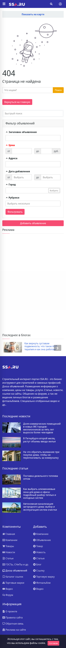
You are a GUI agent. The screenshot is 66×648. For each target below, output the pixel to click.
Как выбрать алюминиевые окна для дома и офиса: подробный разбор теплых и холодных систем (39, 493)
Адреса (12, 158)
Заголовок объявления (22, 132)
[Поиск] (51, 4)
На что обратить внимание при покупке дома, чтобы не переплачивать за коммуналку (41, 455)
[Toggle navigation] (60, 4)
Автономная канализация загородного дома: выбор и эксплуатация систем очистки (40, 506)
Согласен (53, 643)
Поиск (58, 90)
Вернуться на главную (17, 102)
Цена (11, 145)
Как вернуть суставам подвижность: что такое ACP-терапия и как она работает (39, 346)
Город (12, 184)
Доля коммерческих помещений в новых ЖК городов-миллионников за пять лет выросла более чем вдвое (42, 428)
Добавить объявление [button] (33, 223)
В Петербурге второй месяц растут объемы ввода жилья (39, 440)
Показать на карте (33, 14)
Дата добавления (19, 171)
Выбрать (54, 190)
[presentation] (8, 348)
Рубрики (13, 197)
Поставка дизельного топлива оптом (40, 477)
